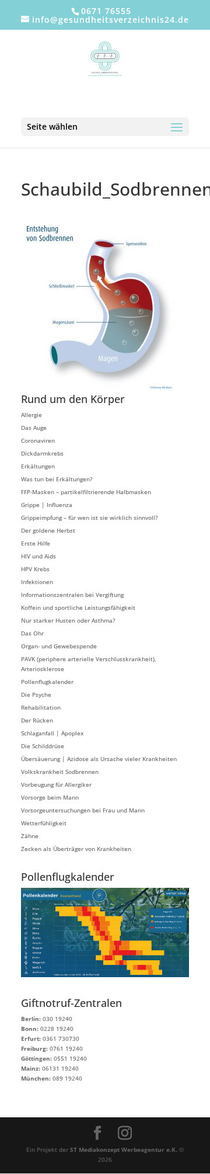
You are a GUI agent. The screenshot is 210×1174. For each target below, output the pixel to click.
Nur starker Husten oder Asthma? (68, 620)
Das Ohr (32, 633)
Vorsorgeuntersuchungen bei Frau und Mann (83, 810)
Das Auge (34, 427)
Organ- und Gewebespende (59, 646)
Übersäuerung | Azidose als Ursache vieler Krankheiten (99, 759)
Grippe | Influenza (46, 505)
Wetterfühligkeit (43, 823)
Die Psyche (36, 694)
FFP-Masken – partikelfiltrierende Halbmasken (86, 492)
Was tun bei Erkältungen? (56, 479)
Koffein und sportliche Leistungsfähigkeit (78, 607)
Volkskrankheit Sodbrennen (60, 771)
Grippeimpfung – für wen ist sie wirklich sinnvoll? (89, 517)
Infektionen (37, 582)
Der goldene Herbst (48, 530)
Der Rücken (37, 720)
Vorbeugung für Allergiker (56, 784)
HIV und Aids (38, 556)
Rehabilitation (41, 707)
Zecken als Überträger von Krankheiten (76, 849)
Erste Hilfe (35, 543)
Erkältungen (38, 466)
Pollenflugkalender (47, 682)
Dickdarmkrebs (42, 453)
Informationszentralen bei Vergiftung (72, 595)
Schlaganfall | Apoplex (52, 733)
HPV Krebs (35, 569)
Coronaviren (38, 440)
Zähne (29, 836)
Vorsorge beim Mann (50, 797)
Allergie (31, 415)
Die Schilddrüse (42, 746)
